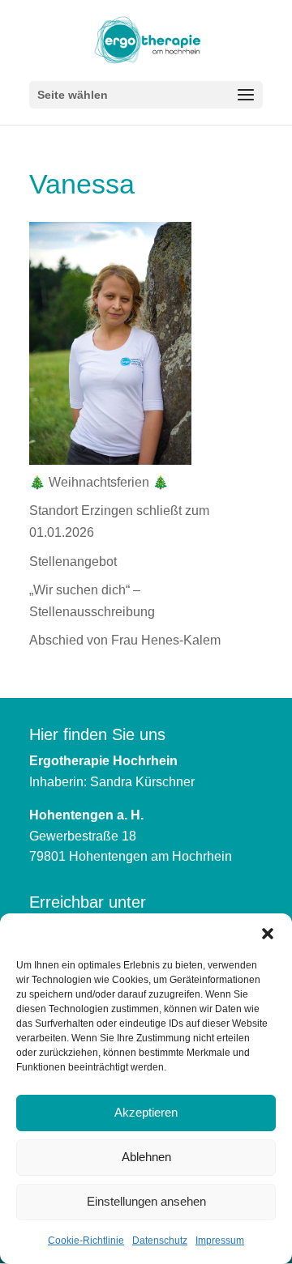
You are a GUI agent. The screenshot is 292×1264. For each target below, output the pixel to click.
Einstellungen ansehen (146, 1201)
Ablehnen (146, 1157)
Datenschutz (159, 1240)
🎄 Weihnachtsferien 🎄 (99, 482)
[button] (268, 934)
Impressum (219, 1240)
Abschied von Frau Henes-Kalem (125, 640)
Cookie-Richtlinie (86, 1240)
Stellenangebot (73, 561)
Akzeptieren (146, 1112)
